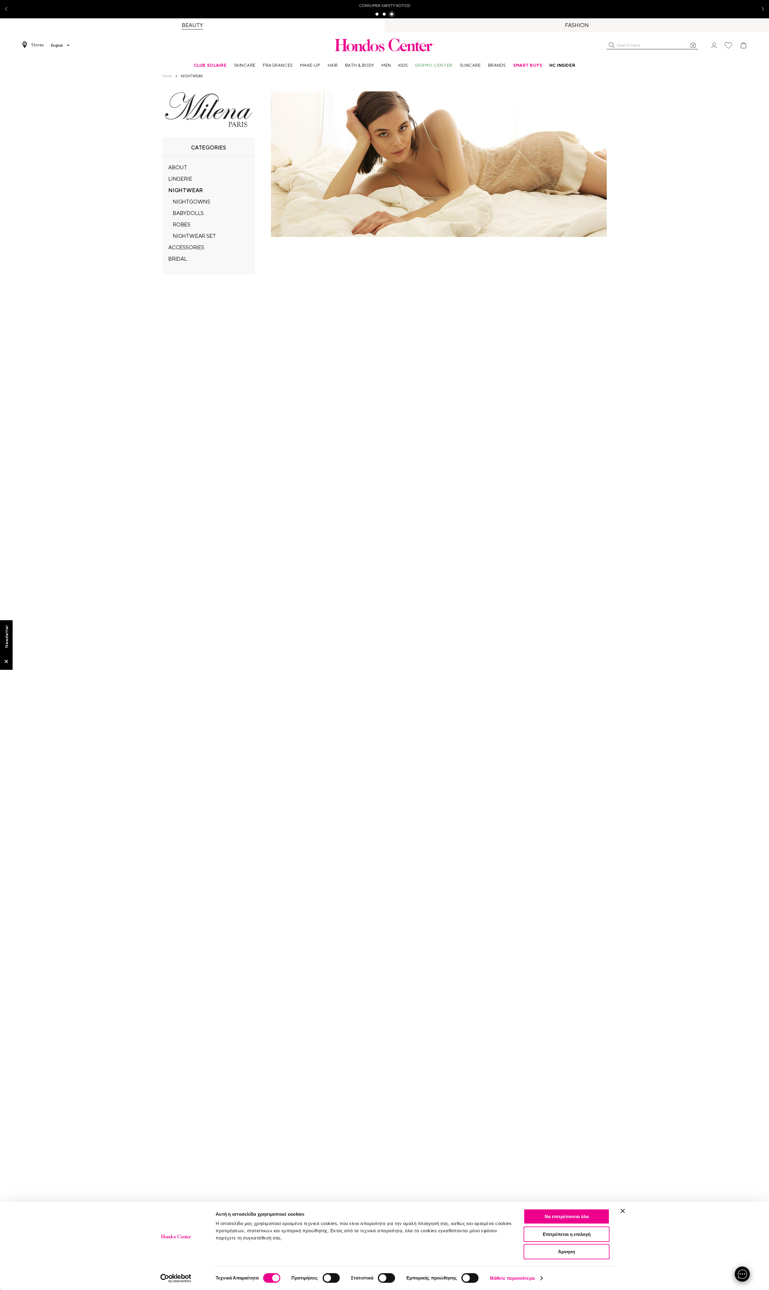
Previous (8, 9)
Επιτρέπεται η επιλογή (567, 1234)
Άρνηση (566, 1251)
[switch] (331, 1278)
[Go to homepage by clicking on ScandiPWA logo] (384, 44)
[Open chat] (742, 1274)
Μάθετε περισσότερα (512, 1278)
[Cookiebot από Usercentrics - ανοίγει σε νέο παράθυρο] (176, 1278)
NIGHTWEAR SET (194, 236)
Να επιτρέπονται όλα (567, 1216)
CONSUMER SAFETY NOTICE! (384, 6)
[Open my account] (714, 45)
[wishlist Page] (728, 45)
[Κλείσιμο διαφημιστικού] (623, 1211)
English (57, 45)
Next (760, 9)
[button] (611, 45)
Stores (37, 44)
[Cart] (743, 45)
